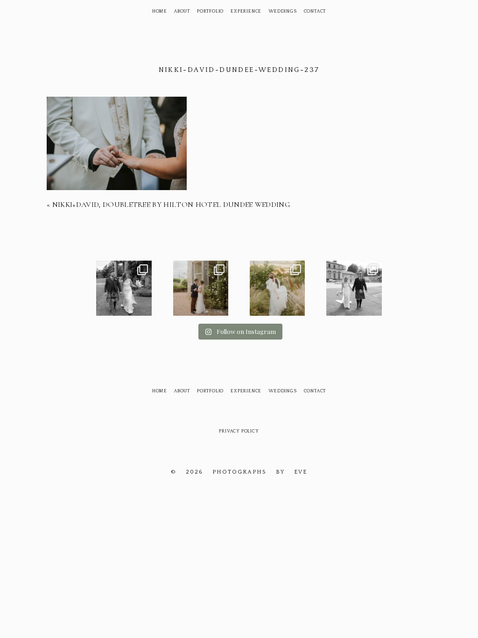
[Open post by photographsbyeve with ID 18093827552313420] (200, 288)
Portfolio (210, 11)
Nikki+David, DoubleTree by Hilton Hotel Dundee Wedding (171, 204)
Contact (315, 11)
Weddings (282, 11)
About (182, 11)
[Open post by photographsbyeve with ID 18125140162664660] (277, 288)
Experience (246, 11)
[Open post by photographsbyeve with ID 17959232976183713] (123, 288)
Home (159, 11)
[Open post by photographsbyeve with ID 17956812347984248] (353, 288)
